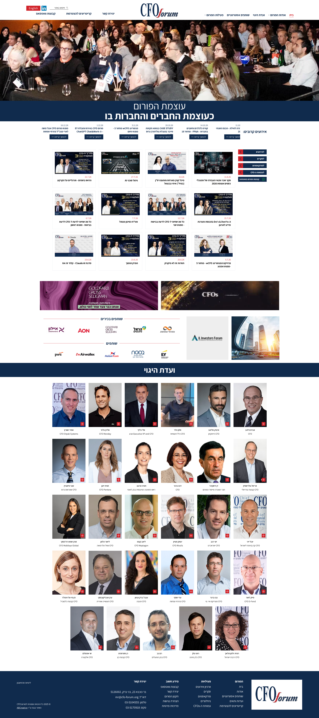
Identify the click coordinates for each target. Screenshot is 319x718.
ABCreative (22, 707)
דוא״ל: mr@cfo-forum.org (130, 697)
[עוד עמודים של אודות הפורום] (269, 15)
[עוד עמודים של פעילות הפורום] (205, 15)
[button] (291, 136)
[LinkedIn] (43, 8)
